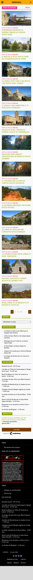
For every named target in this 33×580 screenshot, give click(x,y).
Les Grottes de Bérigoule (9, 409)
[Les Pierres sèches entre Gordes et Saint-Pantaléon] (16, 242)
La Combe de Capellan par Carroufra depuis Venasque (13, 231)
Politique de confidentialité (12, 490)
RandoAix (16, 2)
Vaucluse (27, 7)
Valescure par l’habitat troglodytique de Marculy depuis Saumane (16, 156)
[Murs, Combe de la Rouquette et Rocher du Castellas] (16, 291)
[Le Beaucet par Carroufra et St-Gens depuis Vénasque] (16, 93)
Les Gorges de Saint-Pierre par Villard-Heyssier (16, 379)
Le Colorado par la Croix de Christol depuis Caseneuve (13, 182)
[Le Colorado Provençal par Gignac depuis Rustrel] (16, 193)
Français (16, 563)
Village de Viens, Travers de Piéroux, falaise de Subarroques (15, 131)
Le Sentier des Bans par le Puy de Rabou (14, 394)
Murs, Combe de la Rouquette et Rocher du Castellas (15, 304)
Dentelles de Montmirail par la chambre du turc (16, 384)
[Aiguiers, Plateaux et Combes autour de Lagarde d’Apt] (16, 266)
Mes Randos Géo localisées (12, 447)
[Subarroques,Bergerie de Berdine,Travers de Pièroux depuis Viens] (16, 18)
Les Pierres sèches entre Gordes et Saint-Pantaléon (16, 255)
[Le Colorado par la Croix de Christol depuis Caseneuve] (16, 169)
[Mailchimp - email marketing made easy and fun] (12, 433)
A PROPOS (5, 552)
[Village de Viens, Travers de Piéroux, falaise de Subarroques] (16, 118)
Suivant (29, 312)
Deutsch (23, 563)
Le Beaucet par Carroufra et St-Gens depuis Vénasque (15, 107)
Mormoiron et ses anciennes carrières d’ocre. (15, 404)
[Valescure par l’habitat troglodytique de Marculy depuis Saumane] (16, 142)
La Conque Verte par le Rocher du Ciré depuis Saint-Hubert (16, 82)
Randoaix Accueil (7, 366)
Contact (23, 559)
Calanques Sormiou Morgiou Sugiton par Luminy (16, 389)
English (9, 563)
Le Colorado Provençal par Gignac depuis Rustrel (16, 206)
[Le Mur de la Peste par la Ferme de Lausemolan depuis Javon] (16, 45)
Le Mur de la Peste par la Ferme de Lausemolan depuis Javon (15, 58)
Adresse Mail (6, 423)
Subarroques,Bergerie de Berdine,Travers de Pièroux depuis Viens (13, 32)
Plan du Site (7, 493)
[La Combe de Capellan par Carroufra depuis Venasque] (16, 218)
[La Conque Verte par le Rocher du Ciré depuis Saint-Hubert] (16, 69)
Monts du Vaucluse (7, 28)
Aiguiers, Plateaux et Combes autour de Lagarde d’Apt (14, 279)
